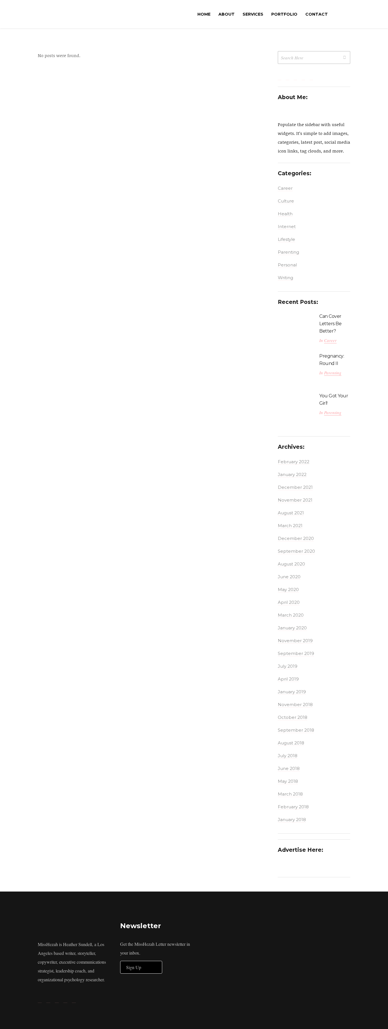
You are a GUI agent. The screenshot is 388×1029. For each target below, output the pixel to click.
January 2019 (292, 691)
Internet (287, 226)
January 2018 (292, 819)
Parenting (288, 252)
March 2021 (290, 525)
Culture (286, 201)
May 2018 (288, 781)
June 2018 (289, 768)
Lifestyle (286, 239)
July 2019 (287, 666)
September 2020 (296, 551)
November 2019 (295, 640)
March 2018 (290, 794)
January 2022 (292, 474)
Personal (287, 265)
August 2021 (291, 512)
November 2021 (295, 500)
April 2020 (289, 602)
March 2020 (291, 615)
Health (285, 213)
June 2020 (289, 576)
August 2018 (291, 743)
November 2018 (295, 704)
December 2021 (295, 487)
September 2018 (296, 730)
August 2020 (291, 564)
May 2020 (288, 589)
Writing (285, 277)
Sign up (133, 967)
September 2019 (296, 653)
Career (285, 188)
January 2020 (292, 628)
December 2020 (296, 538)
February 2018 (293, 806)
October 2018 (292, 717)
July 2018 (287, 755)
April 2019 (288, 679)
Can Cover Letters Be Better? (330, 324)
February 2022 (293, 461)
